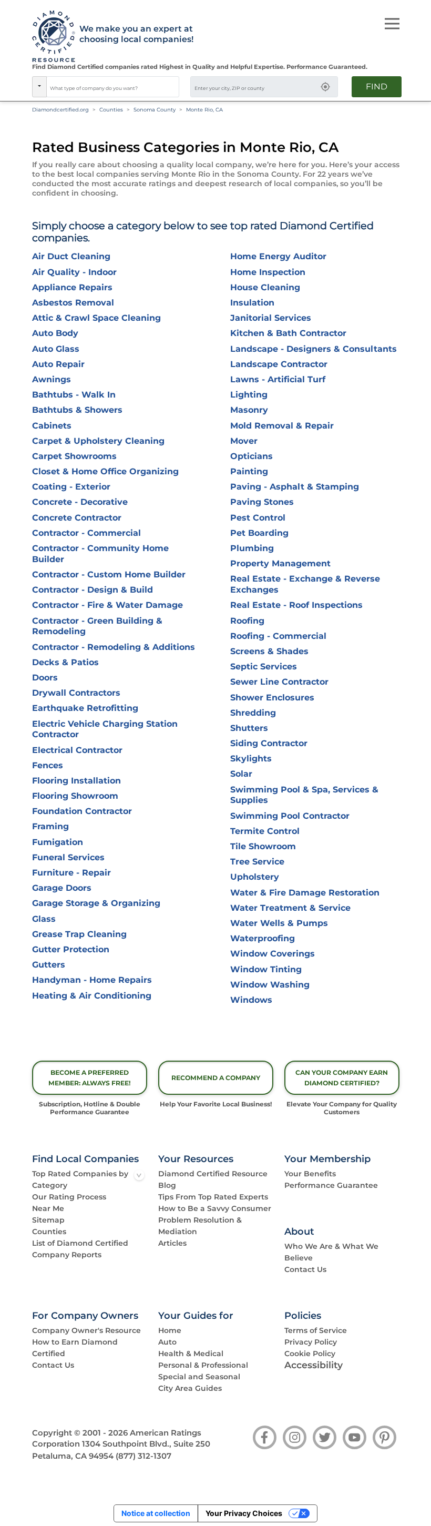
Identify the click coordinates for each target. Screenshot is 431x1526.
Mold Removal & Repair (282, 426)
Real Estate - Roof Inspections (296, 605)
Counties (111, 110)
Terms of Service (315, 1330)
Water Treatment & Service (290, 908)
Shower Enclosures (272, 698)
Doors (45, 678)
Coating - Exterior (71, 487)
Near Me (48, 1208)
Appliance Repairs (72, 287)
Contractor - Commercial (86, 533)
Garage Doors (61, 888)
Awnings (51, 379)
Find (376, 86)
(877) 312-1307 (143, 1456)
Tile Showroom (263, 846)
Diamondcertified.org (60, 110)
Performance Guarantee (331, 1185)
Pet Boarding (259, 533)
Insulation (252, 303)
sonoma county (155, 110)
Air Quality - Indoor (74, 272)
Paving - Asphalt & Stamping (294, 487)
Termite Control (265, 831)
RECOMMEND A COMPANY (215, 1078)
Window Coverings (272, 954)
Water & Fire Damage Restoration (304, 893)
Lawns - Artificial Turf (277, 379)
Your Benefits (310, 1173)
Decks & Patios (65, 662)
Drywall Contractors (76, 693)
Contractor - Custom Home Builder (109, 574)
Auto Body (55, 333)
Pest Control (257, 518)
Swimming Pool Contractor (290, 816)
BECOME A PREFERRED (89, 1077)
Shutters (249, 728)
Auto (167, 1342)
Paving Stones (262, 502)
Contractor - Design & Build (92, 590)
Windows (251, 1000)
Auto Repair (58, 364)
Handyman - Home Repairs (92, 980)
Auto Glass (55, 349)
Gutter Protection (70, 949)
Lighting (249, 395)
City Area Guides (190, 1388)
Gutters (48, 965)
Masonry (249, 410)
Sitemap (48, 1220)
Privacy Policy (310, 1342)
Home (169, 1330)
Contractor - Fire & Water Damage (107, 605)
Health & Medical (190, 1353)
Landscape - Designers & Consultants (313, 349)
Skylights (251, 759)
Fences (47, 765)
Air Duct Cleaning (71, 256)
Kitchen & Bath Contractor (288, 333)
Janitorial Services (270, 318)
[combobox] (113, 86)
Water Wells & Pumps (279, 923)
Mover (244, 441)
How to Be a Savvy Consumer (214, 1208)
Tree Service (257, 862)
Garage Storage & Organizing (96, 903)
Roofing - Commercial (278, 636)
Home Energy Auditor (278, 256)
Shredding (253, 713)
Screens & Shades (269, 651)
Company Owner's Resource (86, 1330)
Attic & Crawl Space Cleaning (96, 318)
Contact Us (305, 1269)
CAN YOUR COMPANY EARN (341, 1077)
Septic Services (263, 667)
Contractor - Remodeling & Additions (113, 647)
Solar (241, 774)
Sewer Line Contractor (279, 682)
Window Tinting (266, 969)
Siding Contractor (268, 743)
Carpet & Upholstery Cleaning (98, 441)
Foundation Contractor (82, 811)
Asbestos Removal (73, 303)
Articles (172, 1243)
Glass (44, 919)
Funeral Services (68, 857)
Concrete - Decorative (80, 502)
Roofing (247, 621)
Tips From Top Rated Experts (213, 1197)
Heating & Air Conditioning (91, 996)
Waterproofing (262, 938)
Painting (249, 471)
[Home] (50, 37)
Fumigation (57, 842)
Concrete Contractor (76, 518)
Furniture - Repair (71, 873)
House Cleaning (265, 287)
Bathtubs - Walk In (74, 395)
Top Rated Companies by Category (80, 1179)
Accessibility (313, 1364)
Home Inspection (267, 272)
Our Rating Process (69, 1197)
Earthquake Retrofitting (85, 708)
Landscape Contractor (278, 364)
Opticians (251, 456)
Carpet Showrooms (74, 456)
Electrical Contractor (77, 750)
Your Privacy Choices (244, 1513)
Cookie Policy (309, 1353)
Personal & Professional (203, 1365)
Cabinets (51, 426)
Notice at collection (155, 1513)
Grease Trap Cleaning (79, 934)
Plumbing (252, 548)
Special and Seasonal (199, 1376)
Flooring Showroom (75, 796)
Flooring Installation (76, 781)
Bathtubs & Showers (77, 410)
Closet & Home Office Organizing (105, 471)
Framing (50, 826)
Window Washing (270, 985)
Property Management (280, 563)
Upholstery (254, 877)
